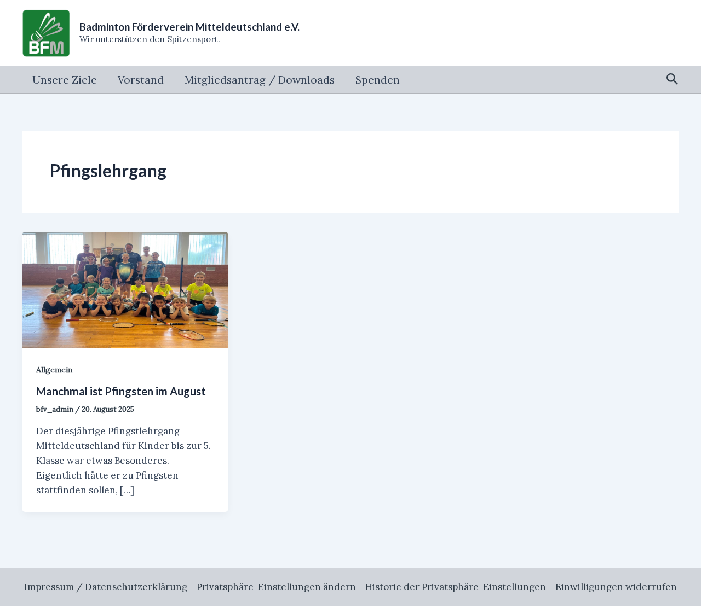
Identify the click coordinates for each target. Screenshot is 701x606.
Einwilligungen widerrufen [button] (616, 587)
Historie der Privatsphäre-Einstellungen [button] (455, 587)
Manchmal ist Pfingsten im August (121, 391)
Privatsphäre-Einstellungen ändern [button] (276, 587)
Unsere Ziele (64, 79)
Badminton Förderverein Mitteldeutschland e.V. (189, 26)
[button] (672, 80)
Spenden (377, 79)
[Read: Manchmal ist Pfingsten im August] (125, 289)
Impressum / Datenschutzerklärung (105, 587)
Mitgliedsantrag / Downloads (260, 79)
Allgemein (54, 370)
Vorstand (141, 79)
